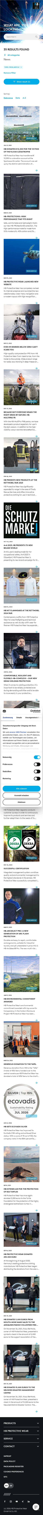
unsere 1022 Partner (17, 732)
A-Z (24, 98)
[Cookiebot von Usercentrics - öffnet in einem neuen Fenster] (30, 711)
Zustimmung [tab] (8, 718)
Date (18, 98)
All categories (14, 55)
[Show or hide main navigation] (35, 1507)
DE (11, 1485)
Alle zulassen (21, 789)
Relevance (8, 98)
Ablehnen (21, 802)
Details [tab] (19, 718)
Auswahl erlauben (21, 795)
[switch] (37, 764)
